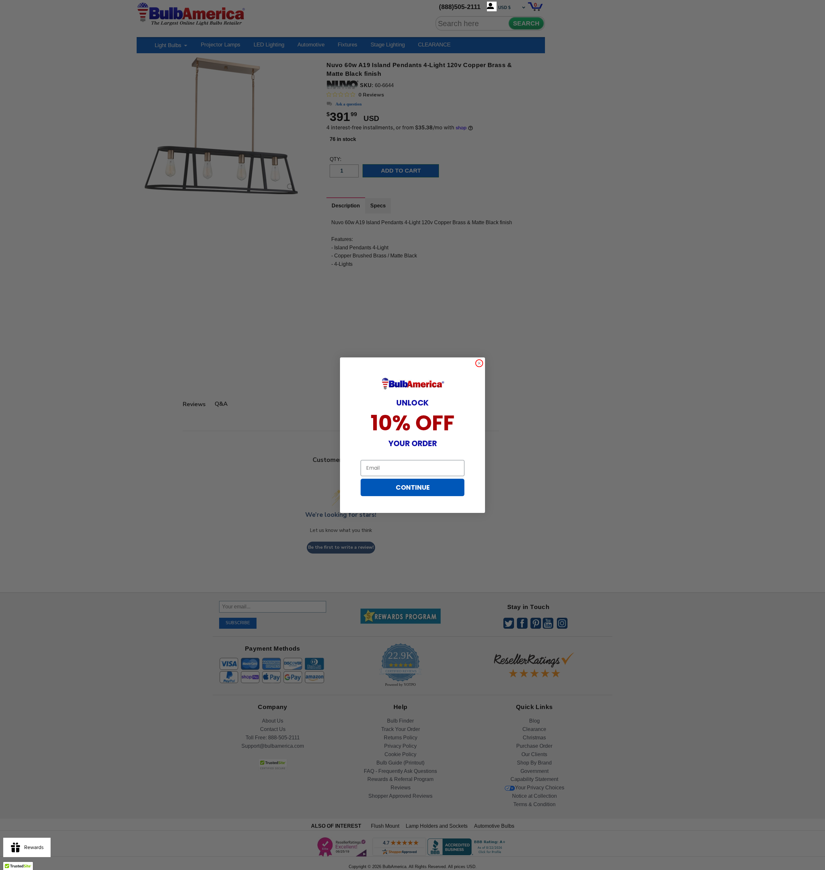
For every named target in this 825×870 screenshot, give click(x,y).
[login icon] (492, 6)
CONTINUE (413, 487)
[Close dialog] (479, 363)
